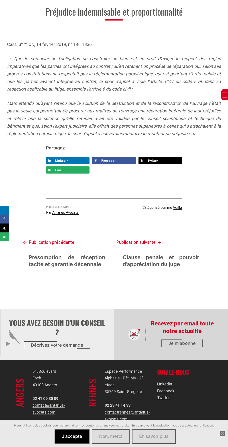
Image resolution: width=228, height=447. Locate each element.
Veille (177, 207)
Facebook (165, 391)
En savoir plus (154, 436)
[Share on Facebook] (4, 219)
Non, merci (110, 436)
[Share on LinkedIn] (4, 210)
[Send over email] (4, 236)
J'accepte (72, 436)
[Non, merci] (222, 433)
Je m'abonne (182, 343)
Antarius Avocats (65, 212)
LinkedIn (164, 384)
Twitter (163, 397)
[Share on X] (4, 228)
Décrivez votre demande (57, 345)
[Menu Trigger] (224, 94)
